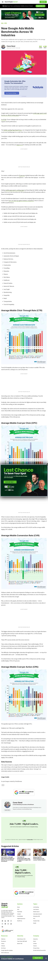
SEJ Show (3, 948)
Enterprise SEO (36, 916)
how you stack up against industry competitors (21, 200)
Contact (35, 943)
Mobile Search (36, 911)
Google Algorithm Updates (7, 950)
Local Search (36, 909)
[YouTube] (8, 921)
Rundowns (3, 941)
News (18, 907)
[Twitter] (2, 924)
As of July (3, 119)
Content (19, 914)
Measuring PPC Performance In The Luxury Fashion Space (39, 858)
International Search (37, 914)
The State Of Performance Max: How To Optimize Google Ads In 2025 (23, 859)
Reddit (34, 923)
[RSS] (2, 927)
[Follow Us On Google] (24, 792)
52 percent (22, 175)
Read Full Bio (7, 810)
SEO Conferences (5, 952)
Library (2, 943)
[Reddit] (11, 924)
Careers (35, 945)
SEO (18, 909)
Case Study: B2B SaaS (22, 941)
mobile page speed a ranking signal (15, 190)
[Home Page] (11, 2)
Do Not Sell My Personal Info (39, 950)
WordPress (19, 920)
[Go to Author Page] (3, 47)
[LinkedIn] (5, 921)
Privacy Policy (36, 948)
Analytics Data (36, 920)
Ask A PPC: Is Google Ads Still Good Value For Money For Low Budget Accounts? (7, 859)
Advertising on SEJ (21, 939)
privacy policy (30, 839)
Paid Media (19, 911)
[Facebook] (11, 921)
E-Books (3, 945)
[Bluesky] (5, 924)
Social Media (20, 916)
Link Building (36, 907)
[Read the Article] (8, 852)
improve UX (20, 144)
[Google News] (2, 921)
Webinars (3, 939)
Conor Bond (11, 46)
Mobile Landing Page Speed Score (13, 130)
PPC (3, 785)
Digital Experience (21, 918)
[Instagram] (8, 924)
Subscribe (35, 939)
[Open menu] (2, 2)
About (34, 941)
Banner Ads (19, 943)
